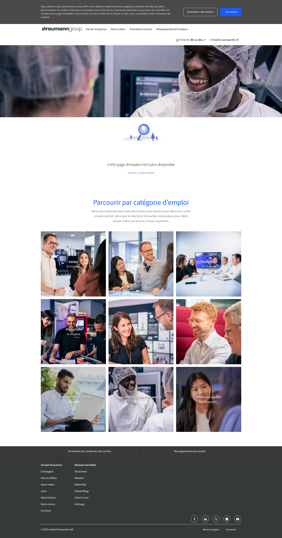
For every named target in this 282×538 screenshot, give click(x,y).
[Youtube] (237, 518)
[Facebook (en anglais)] (194, 518)
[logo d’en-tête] (62, 29)
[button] (183, 39)
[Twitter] (216, 518)
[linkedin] (205, 518)
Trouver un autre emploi (141, 173)
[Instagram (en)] (226, 518)
